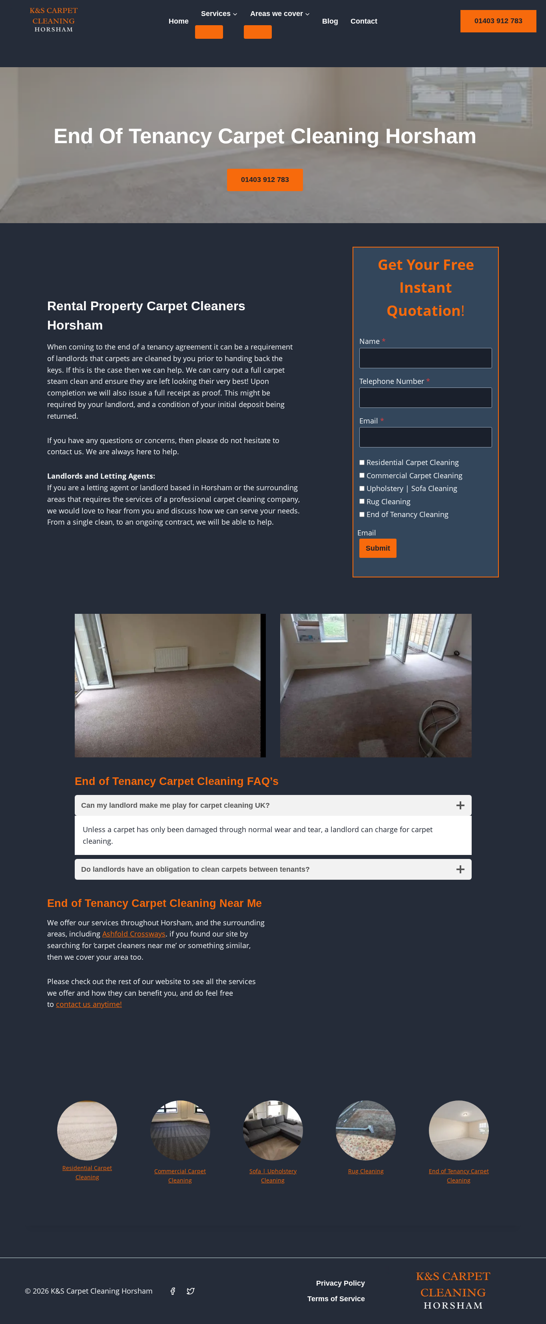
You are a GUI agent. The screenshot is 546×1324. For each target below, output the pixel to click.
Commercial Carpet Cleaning (414, 475)
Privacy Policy (340, 1283)
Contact (364, 21)
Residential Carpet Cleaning (413, 462)
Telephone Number (394, 381)
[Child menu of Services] (209, 32)
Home (179, 21)
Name (372, 341)
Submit (378, 548)
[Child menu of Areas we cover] (258, 32)
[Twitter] (191, 1291)
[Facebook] (173, 1291)
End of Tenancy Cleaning (407, 514)
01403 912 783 (498, 21)
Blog (330, 21)
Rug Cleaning (388, 501)
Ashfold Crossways (133, 934)
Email (371, 420)
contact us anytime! (89, 1004)
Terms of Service (336, 1299)
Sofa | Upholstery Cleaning (273, 1175)
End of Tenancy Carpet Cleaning (459, 1175)
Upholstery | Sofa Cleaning (412, 488)
